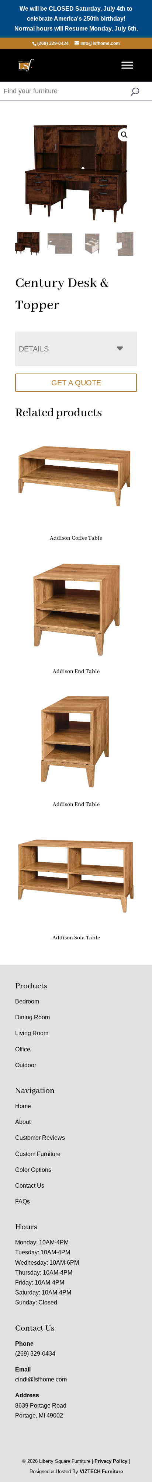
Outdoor (25, 1065)
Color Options (33, 1170)
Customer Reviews (40, 1138)
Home (23, 1106)
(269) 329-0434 (35, 1353)
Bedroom (27, 1001)
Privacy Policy (110, 1461)
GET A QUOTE (76, 383)
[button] (124, 134)
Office (22, 1049)
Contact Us (29, 1186)
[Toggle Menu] (127, 65)
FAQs (22, 1201)
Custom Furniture (38, 1154)
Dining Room (32, 1017)
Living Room (31, 1033)
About (23, 1122)
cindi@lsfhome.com (41, 1379)
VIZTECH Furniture (101, 1471)
